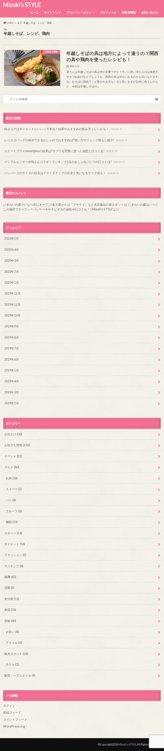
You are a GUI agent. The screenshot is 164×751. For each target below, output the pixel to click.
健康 (10, 577)
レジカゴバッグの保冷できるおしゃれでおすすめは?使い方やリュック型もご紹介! (65, 140)
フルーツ (14, 511)
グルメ (11, 467)
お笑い (12, 632)
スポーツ (13, 533)
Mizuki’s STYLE (22, 4)
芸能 (10, 621)
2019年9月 (11, 326)
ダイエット (14, 544)
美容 (10, 610)
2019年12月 (12, 293)
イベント (13, 456)
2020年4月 (11, 249)
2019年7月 (11, 348)
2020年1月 (11, 282)
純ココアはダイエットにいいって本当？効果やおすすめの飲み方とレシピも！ (63, 129)
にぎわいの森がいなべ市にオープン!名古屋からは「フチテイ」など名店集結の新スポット (63, 204)
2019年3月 (11, 392)
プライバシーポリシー (80, 12)
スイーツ (14, 489)
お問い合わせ (149, 12)
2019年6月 (11, 359)
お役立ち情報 (17, 445)
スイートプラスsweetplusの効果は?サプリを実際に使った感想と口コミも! (60, 151)
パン (11, 500)
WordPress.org (14, 726)
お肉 (12, 478)
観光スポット (16, 654)
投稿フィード (12, 712)
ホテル (12, 664)
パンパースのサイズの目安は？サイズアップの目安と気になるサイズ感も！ (61, 173)
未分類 (11, 599)
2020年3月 (11, 260)
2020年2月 (11, 271)
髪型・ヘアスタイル (19, 675)
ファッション (15, 555)
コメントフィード (15, 719)
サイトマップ (52, 12)
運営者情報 (129, 12)
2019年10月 (12, 315)
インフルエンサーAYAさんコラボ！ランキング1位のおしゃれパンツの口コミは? (64, 162)
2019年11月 (12, 304)
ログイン (9, 705)
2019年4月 (11, 381)
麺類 (12, 522)
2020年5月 (11, 238)
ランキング (13, 566)
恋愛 (9, 588)
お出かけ (13, 434)
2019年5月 (11, 370)
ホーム (34, 12)
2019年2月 (11, 403)
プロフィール (108, 12)
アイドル (14, 642)
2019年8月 (11, 337)
